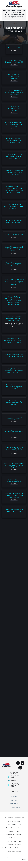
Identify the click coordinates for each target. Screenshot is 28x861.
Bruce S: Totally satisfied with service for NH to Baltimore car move (14, 449)
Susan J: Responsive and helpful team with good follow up (14, 249)
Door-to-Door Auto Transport (14, 841)
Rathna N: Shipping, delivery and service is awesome (14, 403)
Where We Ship (14, 804)
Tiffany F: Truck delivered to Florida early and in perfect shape (14, 124)
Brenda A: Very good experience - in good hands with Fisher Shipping (14, 340)
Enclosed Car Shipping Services (14, 824)
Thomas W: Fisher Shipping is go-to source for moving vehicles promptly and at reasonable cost (14, 301)
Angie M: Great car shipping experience (14, 480)
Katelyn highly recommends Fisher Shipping (14, 108)
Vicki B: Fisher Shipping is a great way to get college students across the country (14, 282)
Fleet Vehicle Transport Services (14, 828)
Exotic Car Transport (20, 848)
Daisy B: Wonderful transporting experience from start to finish (14, 371)
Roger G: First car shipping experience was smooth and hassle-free (14, 433)
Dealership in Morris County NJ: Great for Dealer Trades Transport (14, 206)
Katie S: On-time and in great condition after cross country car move (14, 156)
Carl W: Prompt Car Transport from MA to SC (14, 61)
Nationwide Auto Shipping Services (14, 838)
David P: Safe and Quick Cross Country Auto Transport (14, 76)
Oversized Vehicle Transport (14, 844)
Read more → (13, 50)
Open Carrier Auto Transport (14, 821)
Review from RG (14, 48)
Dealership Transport (14, 831)
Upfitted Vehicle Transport (14, 851)
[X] (20, 768)
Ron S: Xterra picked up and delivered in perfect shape (14, 387)
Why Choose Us (14, 797)
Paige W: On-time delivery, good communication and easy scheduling (14, 140)
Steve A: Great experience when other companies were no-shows (14, 319)
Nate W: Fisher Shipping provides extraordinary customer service (14, 172)
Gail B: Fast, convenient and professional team (14, 222)
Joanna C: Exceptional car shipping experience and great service (14, 495)
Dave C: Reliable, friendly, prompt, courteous (14, 510)
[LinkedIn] (22, 763)
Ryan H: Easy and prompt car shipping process (14, 418)
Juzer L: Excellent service (14, 235)
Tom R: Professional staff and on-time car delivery (14, 356)
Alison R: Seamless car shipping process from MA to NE (14, 265)
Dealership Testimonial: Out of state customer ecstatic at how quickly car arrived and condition (14, 189)
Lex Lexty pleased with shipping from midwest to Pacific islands (14, 92)
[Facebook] (18, 763)
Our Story (14, 800)
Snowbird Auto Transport (8, 848)
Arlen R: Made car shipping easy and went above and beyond (14, 465)
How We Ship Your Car (14, 807)
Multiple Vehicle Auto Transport (14, 834)
